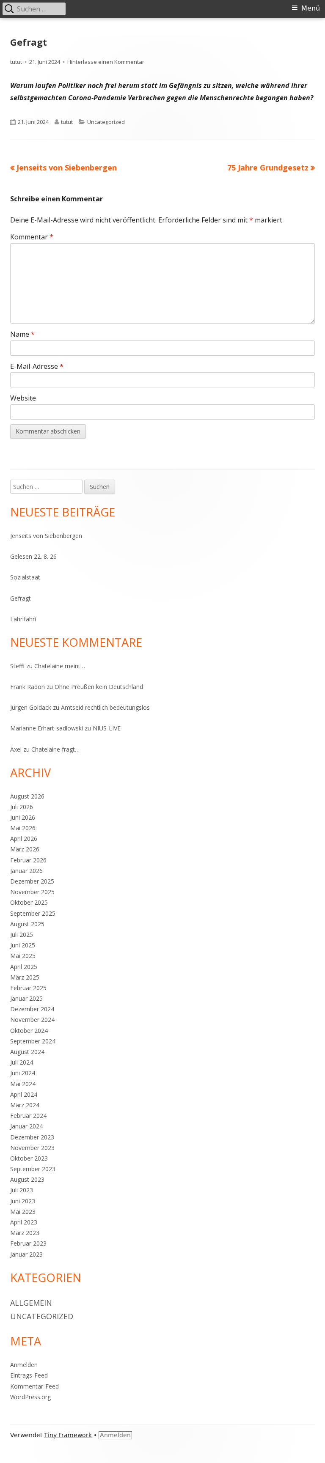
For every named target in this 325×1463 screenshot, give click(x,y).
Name (22, 334)
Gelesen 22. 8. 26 (33, 556)
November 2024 (32, 1020)
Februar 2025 (28, 988)
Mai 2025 (23, 956)
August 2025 (27, 924)
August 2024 (27, 1052)
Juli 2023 (21, 1190)
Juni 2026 (22, 817)
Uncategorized (106, 122)
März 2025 (24, 977)
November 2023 (32, 1148)
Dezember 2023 (32, 1137)
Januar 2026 (26, 871)
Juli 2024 (21, 1062)
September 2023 (32, 1169)
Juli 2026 (21, 807)
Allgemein (31, 1303)
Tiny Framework (68, 1435)
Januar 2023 (26, 1254)
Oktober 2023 (29, 1158)
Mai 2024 (23, 1084)
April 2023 (23, 1222)
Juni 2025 (22, 945)
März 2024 (24, 1105)
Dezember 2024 (32, 1009)
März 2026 (24, 849)
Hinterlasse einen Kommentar (105, 62)
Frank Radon (27, 687)
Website (23, 398)
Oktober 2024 (29, 1031)
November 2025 (32, 892)
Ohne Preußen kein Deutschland (99, 687)
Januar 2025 (26, 998)
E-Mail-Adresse (36, 366)
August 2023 (27, 1179)
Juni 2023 (22, 1201)
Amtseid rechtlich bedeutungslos (105, 707)
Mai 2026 (23, 828)
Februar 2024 (28, 1116)
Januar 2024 (26, 1126)
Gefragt (20, 598)
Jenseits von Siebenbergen (46, 536)
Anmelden (24, 1365)
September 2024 (32, 1041)
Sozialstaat (25, 577)
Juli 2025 (21, 935)
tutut (16, 62)
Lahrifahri (23, 619)
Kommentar (31, 237)
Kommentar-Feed (34, 1386)
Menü (310, 8)
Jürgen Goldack (30, 707)
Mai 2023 (23, 1212)
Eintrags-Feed (29, 1375)
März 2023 (24, 1233)
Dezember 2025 (32, 881)
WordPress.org (30, 1397)
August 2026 (27, 796)
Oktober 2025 (29, 902)
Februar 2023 (28, 1243)
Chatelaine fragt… (55, 749)
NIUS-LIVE (107, 728)
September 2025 (32, 913)
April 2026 (23, 838)
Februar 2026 (28, 860)
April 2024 (23, 1094)
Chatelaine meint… (59, 666)
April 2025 (23, 967)
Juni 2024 (22, 1073)
